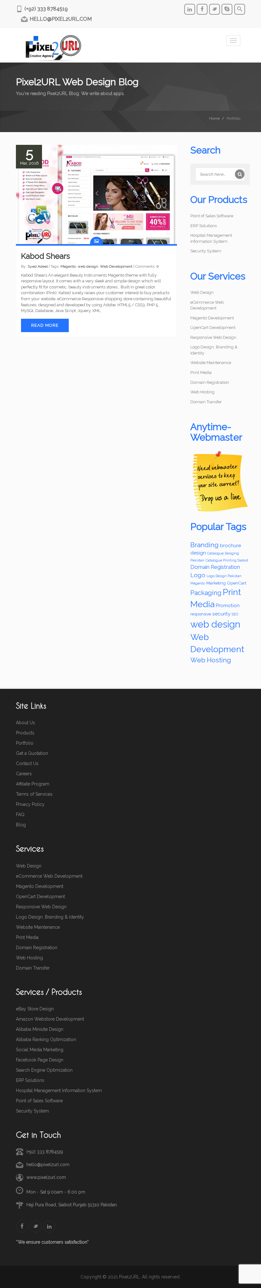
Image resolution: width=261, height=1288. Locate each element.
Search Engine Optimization (44, 1070)
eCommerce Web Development (49, 876)
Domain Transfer (206, 401)
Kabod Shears (45, 256)
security (221, 614)
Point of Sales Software (211, 215)
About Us (25, 722)
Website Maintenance (210, 362)
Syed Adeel (38, 266)
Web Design (202, 292)
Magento (68, 266)
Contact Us (27, 763)
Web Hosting (202, 392)
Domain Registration (209, 382)
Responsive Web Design (213, 337)
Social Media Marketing (39, 1049)
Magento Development (212, 318)
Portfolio (24, 743)
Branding (204, 545)
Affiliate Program (32, 783)
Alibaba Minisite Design (39, 1029)
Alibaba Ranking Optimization (46, 1039)
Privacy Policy (30, 804)
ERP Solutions (203, 225)
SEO (235, 614)
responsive (200, 613)
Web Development (116, 266)
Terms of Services (34, 794)
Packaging (206, 593)
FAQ (20, 814)
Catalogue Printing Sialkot (227, 560)
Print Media (201, 372)
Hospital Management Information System (59, 1090)
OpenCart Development (213, 327)
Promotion (228, 605)
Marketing (216, 582)
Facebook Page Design (39, 1059)
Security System (205, 251)
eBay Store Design (35, 1008)
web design (88, 266)
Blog (21, 824)
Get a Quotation (32, 753)
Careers (24, 773)
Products (25, 732)
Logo (197, 575)
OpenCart (236, 582)
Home (214, 118)
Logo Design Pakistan (224, 576)
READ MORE (45, 325)
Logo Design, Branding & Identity (50, 916)
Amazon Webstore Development (50, 1019)
